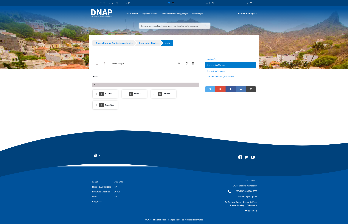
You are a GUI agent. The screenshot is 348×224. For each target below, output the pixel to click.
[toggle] (101, 63)
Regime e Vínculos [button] (150, 13)
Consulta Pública (112, 105)
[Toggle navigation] (116, 13)
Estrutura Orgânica (101, 191)
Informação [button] (197, 13)
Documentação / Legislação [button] (175, 13)
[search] (179, 63)
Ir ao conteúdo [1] (99, 3)
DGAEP (117, 191)
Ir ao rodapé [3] (125, 3)
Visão (94, 196)
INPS (116, 196)
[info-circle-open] (187, 63)
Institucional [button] (132, 13)
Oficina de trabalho (172, 93)
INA (115, 186)
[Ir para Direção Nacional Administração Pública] (102, 13)
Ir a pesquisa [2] (112, 3)
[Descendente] (106, 63)
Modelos (137, 93)
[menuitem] (230, 59)
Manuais (108, 93)
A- (207, 3)
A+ (213, 2)
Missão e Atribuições (101, 186)
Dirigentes (97, 201)
